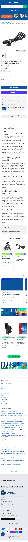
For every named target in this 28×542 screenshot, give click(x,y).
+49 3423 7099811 (7, 514)
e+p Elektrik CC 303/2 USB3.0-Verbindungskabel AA (12, 421)
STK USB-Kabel (4, 389)
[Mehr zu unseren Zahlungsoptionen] (14, 96)
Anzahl (2, 79)
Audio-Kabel (4, 404)
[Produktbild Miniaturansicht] (3, 55)
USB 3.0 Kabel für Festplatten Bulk (20, 260)
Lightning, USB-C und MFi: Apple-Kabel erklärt (11, 464)
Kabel (2, 395)
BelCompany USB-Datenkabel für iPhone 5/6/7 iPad (12, 423)
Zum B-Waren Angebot (14, 356)
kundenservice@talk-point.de (7, 504)
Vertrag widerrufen (7, 519)
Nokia (3, 265)
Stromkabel (3, 401)
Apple (18, 345)
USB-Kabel (7, 22)
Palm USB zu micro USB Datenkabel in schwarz (11, 427)
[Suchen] (25, 6)
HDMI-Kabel (4, 399)
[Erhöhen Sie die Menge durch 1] (13, 82)
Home (2, 22)
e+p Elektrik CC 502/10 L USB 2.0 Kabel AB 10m (12, 425)
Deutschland (13, 523)
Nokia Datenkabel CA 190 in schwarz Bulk (6, 262)
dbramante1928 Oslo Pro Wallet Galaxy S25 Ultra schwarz (8, 344)
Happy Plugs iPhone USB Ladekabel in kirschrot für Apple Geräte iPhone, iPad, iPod (12, 432)
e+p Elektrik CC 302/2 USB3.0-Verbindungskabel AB (12, 429)
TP (16, 262)
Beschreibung (5, 123)
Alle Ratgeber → (23, 275)
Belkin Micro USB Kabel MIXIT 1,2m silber (10, 419)
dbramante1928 (5, 347)
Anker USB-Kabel (5, 391)
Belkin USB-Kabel (5, 393)
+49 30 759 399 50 (7, 501)
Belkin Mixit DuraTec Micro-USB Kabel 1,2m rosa (12, 413)
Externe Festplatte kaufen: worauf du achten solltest (12, 451)
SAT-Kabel (3, 397)
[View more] (14, 314)
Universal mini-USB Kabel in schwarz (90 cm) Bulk (12, 411)
